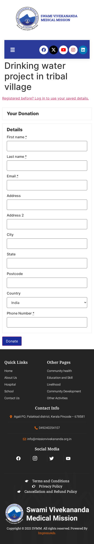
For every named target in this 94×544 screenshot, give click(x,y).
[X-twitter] (53, 49)
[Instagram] (73, 49)
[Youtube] (63, 49)
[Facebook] (43, 49)
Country (14, 293)
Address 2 (15, 215)
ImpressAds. (47, 533)
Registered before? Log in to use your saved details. (45, 98)
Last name (17, 156)
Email (12, 176)
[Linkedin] (83, 49)
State (11, 254)
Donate (12, 341)
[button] (12, 50)
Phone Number (20, 313)
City (10, 234)
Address (14, 195)
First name (17, 137)
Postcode (15, 273)
